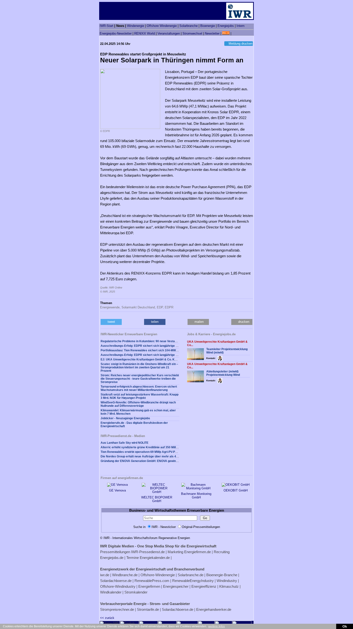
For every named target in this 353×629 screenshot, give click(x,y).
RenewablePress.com (151, 581)
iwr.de (104, 575)
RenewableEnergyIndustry (193, 581)
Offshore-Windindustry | (118, 586)
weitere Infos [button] (216, 626)
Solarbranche (188, 26)
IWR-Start (106, 26)
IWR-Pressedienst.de (148, 552)
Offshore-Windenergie (157, 575)
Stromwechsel (192, 33)
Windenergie (135, 26)
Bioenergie (207, 26)
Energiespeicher (176, 586)
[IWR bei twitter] (234, 33)
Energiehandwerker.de (213, 609)
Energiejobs (226, 26)
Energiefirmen (149, 586)
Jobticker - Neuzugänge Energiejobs (125, 418)
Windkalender (111, 592)
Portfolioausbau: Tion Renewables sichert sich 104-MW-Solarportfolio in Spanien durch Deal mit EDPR (170, 350)
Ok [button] (344, 626)
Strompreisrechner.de (117, 609)
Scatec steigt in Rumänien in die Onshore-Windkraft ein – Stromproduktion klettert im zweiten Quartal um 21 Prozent (139, 367)
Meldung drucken (240, 43)
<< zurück (107, 618)
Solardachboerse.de (116, 581)
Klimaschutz (229, 586)
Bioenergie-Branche (221, 575)
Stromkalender (135, 592)
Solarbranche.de (190, 575)
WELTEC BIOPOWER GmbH (156, 499)
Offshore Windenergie (162, 26)
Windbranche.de (125, 575)
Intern (240, 26)
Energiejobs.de (111, 558)
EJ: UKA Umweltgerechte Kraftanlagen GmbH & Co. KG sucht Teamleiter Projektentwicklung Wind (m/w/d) (173, 359)
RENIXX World (144, 33)
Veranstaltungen (169, 33)
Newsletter (212, 33)
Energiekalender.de (155, 558)
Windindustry (227, 581)
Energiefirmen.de (197, 552)
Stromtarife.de (148, 609)
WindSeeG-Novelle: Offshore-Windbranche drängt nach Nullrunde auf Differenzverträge (138, 404)
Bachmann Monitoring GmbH (196, 495)
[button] (111, 322)
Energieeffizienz (203, 586)
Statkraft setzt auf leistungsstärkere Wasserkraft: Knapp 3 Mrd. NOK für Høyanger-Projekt (139, 396)
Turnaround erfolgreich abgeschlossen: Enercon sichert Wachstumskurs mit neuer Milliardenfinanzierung (139, 388)
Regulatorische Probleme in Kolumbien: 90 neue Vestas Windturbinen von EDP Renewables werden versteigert (176, 341)
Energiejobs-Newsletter (116, 33)
